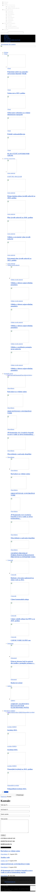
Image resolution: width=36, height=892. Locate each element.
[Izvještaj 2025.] (16, 725)
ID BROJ (6, 37)
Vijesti (5, 3)
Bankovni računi (16, 683)
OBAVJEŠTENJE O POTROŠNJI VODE (15, 864)
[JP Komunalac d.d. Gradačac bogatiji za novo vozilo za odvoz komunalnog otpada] (12, 428)
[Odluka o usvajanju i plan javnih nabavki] (16, 232)
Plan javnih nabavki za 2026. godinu (20, 217)
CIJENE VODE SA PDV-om (21, 640)
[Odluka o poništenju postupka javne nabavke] (20, 342)
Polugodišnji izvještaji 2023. (17, 789)
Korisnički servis (8, 9)
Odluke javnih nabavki (13, 8)
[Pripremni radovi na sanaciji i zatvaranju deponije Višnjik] (16, 67)
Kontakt (6, 29)
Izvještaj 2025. (12, 730)
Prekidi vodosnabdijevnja (16, 134)
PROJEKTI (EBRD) (9, 23)
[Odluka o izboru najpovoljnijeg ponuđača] (20, 278)
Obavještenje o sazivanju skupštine (19, 454)
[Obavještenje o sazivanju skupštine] (16, 449)
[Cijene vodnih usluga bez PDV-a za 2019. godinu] (20, 614)
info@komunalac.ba (10, 881)
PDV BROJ (7, 38)
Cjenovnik (10, 11)
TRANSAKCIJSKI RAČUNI (12, 40)
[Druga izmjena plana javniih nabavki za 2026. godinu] (16, 191)
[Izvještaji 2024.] (16, 745)
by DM (6, 886)
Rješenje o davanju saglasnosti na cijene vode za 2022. (22, 579)
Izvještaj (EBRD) (12, 26)
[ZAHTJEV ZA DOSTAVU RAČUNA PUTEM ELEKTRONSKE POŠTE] (20, 699)
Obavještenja (10, 14)
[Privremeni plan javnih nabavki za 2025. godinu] (16, 253)
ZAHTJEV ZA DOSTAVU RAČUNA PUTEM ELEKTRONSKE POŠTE (20, 705)
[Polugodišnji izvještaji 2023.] (16, 784)
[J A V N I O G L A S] (12, 171)
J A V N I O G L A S (14, 176)
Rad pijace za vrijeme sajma (17, 392)
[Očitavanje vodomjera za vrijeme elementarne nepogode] (16, 108)
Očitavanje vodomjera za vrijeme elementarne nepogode (18, 113)
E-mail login (7, 41)
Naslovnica (4, 796)
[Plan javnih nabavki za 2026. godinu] (16, 212)
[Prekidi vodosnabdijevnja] (16, 129)
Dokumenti (10, 12)
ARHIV (6, 35)
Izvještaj (9, 25)
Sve (8, 375)
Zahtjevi (9, 15)
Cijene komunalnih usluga (20, 599)
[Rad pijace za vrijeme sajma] (16, 387)
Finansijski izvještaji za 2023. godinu (20, 769)
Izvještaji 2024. (12, 750)
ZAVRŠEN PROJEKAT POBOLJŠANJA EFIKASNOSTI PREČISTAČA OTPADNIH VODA (23, 555)
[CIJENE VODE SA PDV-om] (20, 635)
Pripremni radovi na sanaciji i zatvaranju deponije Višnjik (17, 72)
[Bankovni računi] (20, 678)
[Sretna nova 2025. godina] (16, 88)
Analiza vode (5, 857)
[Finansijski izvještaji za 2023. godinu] (16, 764)
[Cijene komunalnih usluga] (20, 594)
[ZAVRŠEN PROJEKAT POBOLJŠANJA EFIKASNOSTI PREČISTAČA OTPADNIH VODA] (20, 548)
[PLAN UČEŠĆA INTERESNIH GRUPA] (16, 149)
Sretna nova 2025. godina (16, 93)
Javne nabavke (11, 6)
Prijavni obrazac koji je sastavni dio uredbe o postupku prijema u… (23, 662)
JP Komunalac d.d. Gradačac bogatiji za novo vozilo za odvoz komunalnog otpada (17, 871)
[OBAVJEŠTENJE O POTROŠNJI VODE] (15, 406)
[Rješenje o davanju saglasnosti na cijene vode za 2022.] (20, 573)
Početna (6, 2)
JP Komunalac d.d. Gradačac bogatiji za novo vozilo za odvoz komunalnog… (20, 433)
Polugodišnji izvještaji (13, 28)
